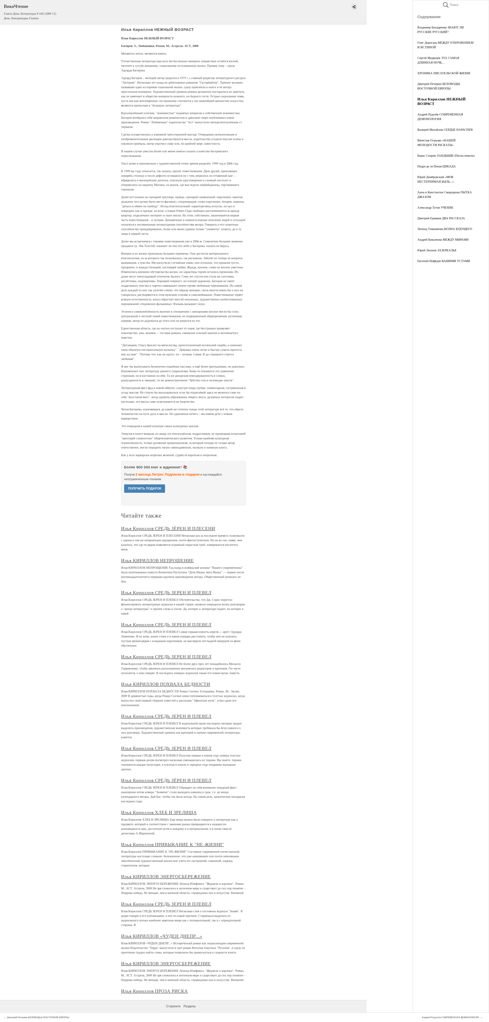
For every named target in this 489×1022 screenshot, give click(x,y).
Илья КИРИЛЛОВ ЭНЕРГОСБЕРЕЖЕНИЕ (166, 876)
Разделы (190, 1006)
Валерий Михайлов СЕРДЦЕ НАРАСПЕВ (445, 129)
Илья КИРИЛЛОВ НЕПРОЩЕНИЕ (157, 560)
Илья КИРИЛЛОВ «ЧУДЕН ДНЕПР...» (161, 936)
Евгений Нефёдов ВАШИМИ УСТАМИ (443, 261)
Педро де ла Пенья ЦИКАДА (436, 166)
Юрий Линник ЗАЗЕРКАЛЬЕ (437, 250)
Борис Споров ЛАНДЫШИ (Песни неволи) (446, 155)
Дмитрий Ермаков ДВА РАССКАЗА (441, 218)
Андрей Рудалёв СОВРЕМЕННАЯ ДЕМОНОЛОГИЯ (450, 1017)
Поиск (450, 4)
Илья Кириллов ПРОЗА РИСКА (154, 991)
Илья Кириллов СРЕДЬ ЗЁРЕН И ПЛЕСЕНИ (168, 528)
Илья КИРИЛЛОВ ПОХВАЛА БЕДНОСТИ (165, 684)
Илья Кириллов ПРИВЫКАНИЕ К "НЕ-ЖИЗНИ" (172, 844)
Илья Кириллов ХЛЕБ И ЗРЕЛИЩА (159, 812)
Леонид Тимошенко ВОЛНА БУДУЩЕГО (444, 229)
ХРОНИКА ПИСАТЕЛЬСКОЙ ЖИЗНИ (443, 73)
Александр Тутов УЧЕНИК (435, 207)
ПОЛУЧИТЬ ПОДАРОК (144, 488)
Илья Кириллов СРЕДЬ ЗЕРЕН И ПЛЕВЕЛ (166, 592)
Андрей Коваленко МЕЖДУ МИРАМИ (443, 239)
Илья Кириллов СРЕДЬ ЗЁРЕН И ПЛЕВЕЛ (166, 780)
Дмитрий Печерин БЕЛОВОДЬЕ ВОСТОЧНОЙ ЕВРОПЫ (38, 1017)
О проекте (173, 1006)
